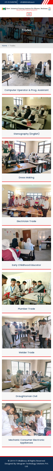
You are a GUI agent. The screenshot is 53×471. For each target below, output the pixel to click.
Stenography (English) (26, 133)
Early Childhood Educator (26, 265)
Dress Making (26, 177)
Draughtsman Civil (26, 396)
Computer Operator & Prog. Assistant (27, 90)
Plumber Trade (26, 308)
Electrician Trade (26, 221)
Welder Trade (26, 352)
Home (4, 45)
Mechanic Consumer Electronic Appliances (26, 441)
